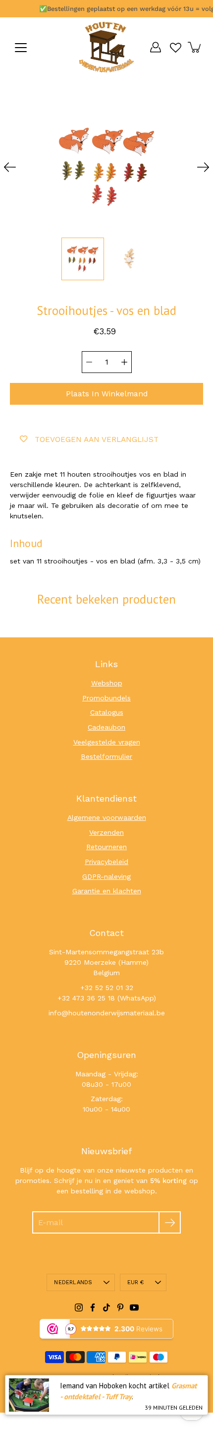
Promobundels (106, 698)
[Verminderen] (89, 362)
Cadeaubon (106, 727)
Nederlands (73, 1282)
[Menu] (21, 47)
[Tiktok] (106, 1307)
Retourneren (106, 847)
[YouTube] (134, 1307)
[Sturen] (170, 1222)
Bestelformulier (106, 756)
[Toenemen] (124, 362)
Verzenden (106, 832)
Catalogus (106, 712)
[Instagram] (78, 1307)
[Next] (203, 167)
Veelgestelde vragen (106, 742)
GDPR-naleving (106, 876)
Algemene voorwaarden (106, 817)
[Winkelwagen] (195, 47)
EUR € (135, 1282)
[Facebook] (92, 1307)
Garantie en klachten (106, 891)
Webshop (106, 683)
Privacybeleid (106, 862)
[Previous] (10, 167)
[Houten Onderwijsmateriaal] (106, 47)
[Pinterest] (120, 1307)
